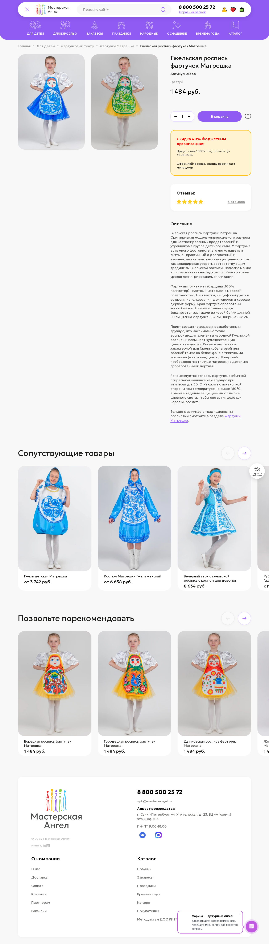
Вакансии (39, 911)
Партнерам (40, 902)
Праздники (146, 886)
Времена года (148, 894)
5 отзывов (236, 202)
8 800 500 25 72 (197, 7)
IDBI (46, 845)
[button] (228, 453)
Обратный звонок (192, 12)
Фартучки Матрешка (117, 46)
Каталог (143, 902)
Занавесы (145, 877)
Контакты (39, 894)
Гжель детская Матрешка (45, 576)
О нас (36, 869)
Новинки (144, 869)
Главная (24, 46)
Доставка (39, 877)
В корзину (219, 116)
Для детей (46, 46)
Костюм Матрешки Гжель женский (132, 576)
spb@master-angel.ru (154, 801)
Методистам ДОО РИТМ (158, 919)
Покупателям (148, 911)
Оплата (37, 886)
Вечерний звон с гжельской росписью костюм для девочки (210, 578)
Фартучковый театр (77, 46)
